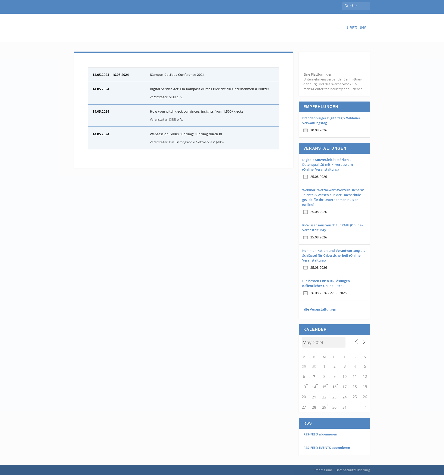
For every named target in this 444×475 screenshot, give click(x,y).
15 (324, 386)
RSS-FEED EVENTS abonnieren (326, 447)
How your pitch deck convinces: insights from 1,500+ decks (196, 111)
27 (304, 407)
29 (304, 366)
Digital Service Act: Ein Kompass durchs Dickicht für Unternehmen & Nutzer (209, 89)
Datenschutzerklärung (353, 470)
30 (334, 407)
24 (344, 397)
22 (324, 397)
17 (344, 386)
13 (304, 386)
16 (334, 386)
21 (314, 397)
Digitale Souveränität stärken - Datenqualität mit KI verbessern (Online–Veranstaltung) (327, 164)
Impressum (323, 470)
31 (344, 407)
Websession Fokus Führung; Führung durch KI (186, 134)
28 (314, 407)
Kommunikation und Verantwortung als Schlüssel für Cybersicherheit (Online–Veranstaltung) (333, 255)
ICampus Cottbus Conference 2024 (177, 74)
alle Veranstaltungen (319, 309)
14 (314, 386)
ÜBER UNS (357, 28)
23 (334, 397)
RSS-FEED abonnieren (320, 434)
